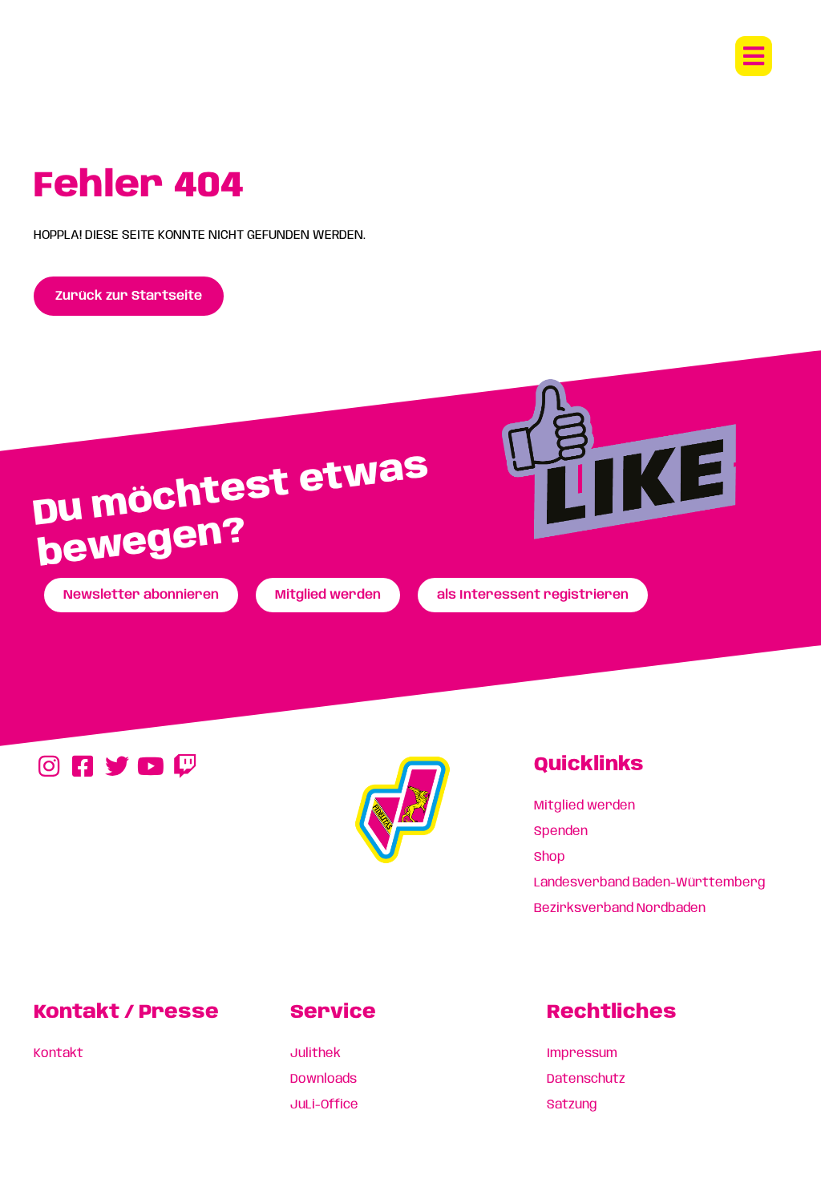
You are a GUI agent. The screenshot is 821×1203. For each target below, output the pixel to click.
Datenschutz (586, 1079)
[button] (753, 56)
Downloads (323, 1079)
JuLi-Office (324, 1105)
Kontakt (58, 1053)
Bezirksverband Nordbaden (620, 908)
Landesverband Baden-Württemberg (650, 883)
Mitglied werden (584, 806)
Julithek (315, 1053)
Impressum (582, 1053)
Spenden (561, 831)
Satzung (572, 1105)
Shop (549, 857)
